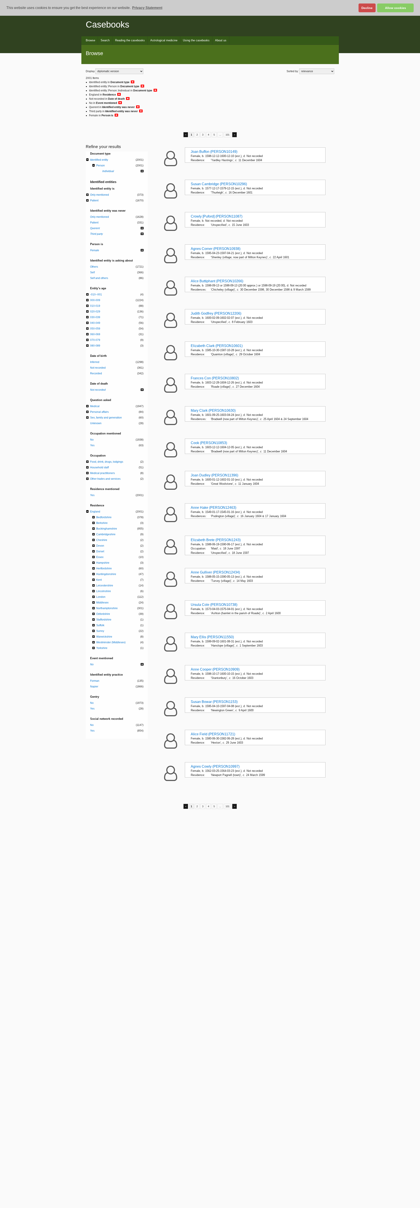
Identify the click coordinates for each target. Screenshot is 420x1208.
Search (105, 40)
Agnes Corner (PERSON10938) (215, 249)
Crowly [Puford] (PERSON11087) (216, 216)
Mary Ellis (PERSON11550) (212, 637)
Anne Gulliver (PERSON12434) (215, 572)
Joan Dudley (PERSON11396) (214, 475)
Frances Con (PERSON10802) (215, 378)
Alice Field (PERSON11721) (213, 734)
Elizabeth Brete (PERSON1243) (216, 540)
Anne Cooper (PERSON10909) (215, 669)
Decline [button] (367, 8)
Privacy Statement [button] (147, 8)
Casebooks (107, 24)
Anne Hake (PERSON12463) (213, 507)
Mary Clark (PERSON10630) (213, 410)
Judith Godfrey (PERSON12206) (216, 313)
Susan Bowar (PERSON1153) (214, 702)
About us (220, 40)
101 (227, 134)
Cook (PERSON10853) (209, 443)
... (220, 134)
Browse (90, 40)
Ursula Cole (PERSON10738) (214, 605)
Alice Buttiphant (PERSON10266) (217, 281)
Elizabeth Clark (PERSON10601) (217, 346)
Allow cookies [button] (395, 8)
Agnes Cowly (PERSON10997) (215, 766)
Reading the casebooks (130, 40)
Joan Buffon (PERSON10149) (214, 151)
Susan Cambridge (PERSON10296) (219, 184)
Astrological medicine (163, 40)
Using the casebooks (196, 40)
